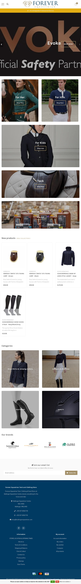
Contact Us (21, 554)
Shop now (40, 148)
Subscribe (72, 473)
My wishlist (59, 545)
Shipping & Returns (21, 548)
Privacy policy (21, 558)
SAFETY (44, 392)
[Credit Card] (34, 573)
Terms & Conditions (21, 545)
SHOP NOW (68, 51)
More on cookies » (65, 581)
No (57, 581)
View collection (23, 238)
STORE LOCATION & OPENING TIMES (21, 538)
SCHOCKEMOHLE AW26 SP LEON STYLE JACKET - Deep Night (66, 276)
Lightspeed (55, 579)
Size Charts (21, 564)
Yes (53, 581)
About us (21, 542)
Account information (60, 538)
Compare (60, 548)
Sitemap (21, 561)
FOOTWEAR (5, 392)
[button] (1, 44)
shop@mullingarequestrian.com (22, 519)
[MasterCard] (40, 573)
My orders (60, 542)
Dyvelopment (71, 579)
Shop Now (20, 103)
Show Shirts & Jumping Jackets (11, 351)
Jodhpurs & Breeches (49, 351)
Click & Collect (21, 551)
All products (60, 551)
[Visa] (46, 573)
